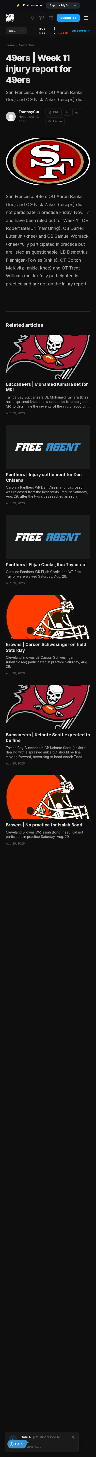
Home (10, 45)
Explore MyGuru (63, 5)
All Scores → (81, 30)
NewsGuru (27, 45)
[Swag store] (41, 17)
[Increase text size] (76, 112)
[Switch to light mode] (32, 18)
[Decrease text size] (67, 112)
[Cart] (51, 17)
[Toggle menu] (86, 18)
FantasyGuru (30, 112)
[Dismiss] (73, 1437)
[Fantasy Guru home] (10, 18)
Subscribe (68, 18)
